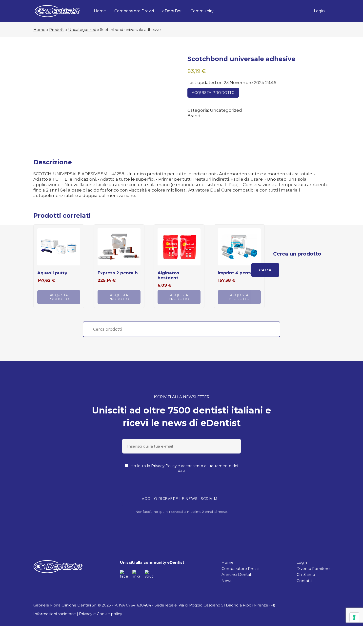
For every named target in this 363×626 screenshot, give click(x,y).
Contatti (304, 580)
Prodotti (56, 29)
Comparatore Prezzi (134, 11)
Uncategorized (82, 29)
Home (100, 11)
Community (202, 11)
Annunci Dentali (237, 574)
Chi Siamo (306, 574)
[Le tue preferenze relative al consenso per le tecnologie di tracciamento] (354, 617)
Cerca (265, 270)
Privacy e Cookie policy (100, 613)
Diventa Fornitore (313, 568)
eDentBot (172, 11)
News (227, 580)
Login (319, 11)
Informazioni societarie (54, 613)
